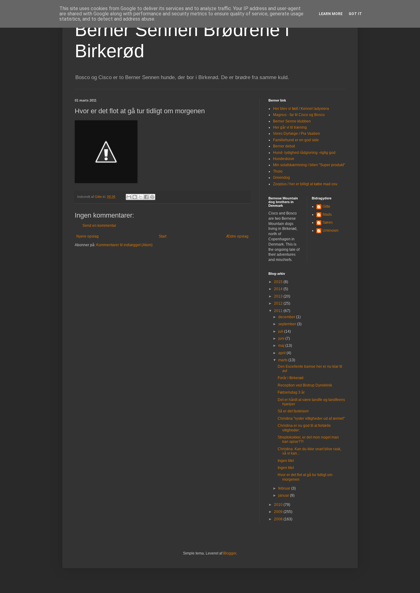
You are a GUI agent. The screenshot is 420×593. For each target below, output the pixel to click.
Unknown (331, 230)
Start (162, 236)
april (282, 353)
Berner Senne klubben (292, 121)
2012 (278, 303)
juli (281, 331)
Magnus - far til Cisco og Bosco (299, 115)
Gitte (326, 206)
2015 (278, 282)
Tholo (278, 171)
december (287, 317)
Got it (355, 14)
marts (283, 360)
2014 (278, 289)
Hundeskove (283, 159)
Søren (328, 222)
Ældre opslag (237, 236)
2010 (278, 505)
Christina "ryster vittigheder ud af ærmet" (311, 418)
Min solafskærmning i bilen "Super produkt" (309, 165)
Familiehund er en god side (296, 140)
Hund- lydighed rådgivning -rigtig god (304, 152)
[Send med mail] (129, 197)
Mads (327, 214)
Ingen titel (286, 461)
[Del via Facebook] (146, 197)
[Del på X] (140, 197)
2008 (278, 519)
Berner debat (284, 146)
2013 (278, 296)
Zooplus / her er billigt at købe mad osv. (305, 184)
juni (281, 338)
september (287, 324)
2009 (278, 512)
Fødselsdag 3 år (291, 392)
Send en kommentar (99, 225)
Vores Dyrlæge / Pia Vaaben (296, 133)
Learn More (331, 14)
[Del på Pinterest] (152, 197)
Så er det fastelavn (293, 411)
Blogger (229, 553)
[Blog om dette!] (135, 197)
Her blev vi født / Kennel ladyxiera (301, 108)
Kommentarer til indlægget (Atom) (124, 245)
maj (281, 345)
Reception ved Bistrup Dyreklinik (305, 385)
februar (284, 488)
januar (284, 495)
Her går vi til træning (290, 127)
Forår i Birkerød (290, 378)
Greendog (281, 177)
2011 (278, 311)
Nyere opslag (87, 236)
